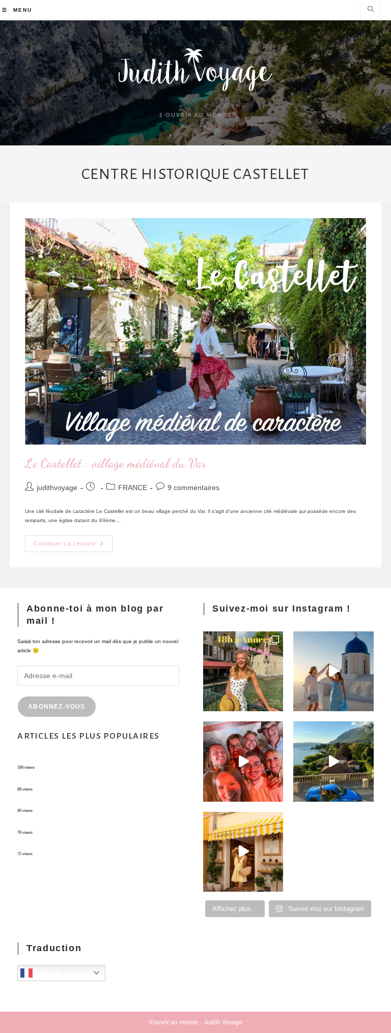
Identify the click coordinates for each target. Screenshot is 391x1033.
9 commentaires (193, 487)
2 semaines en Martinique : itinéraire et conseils (73, 781)
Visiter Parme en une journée (51, 802)
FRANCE (132, 487)
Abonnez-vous (56, 706)
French (46, 972)
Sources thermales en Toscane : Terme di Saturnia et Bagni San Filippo (101, 845)
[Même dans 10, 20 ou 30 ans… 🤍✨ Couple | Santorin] (333, 671)
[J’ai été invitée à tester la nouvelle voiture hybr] (333, 761)
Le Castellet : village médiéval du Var (116, 463)
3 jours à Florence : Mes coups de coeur (64, 824)
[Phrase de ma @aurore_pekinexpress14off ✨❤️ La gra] (243, 761)
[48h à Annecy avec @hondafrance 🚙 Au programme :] (243, 671)
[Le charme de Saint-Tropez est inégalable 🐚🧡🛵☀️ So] (243, 852)
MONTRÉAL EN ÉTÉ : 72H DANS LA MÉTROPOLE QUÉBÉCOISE (95, 759)
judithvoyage (57, 487)
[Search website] (371, 10)
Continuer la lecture (73, 540)
